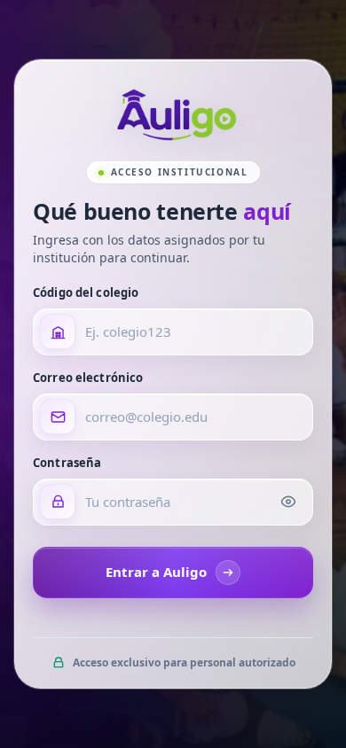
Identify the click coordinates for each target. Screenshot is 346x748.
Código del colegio (85, 292)
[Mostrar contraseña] (288, 502)
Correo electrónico (88, 378)
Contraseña (67, 463)
